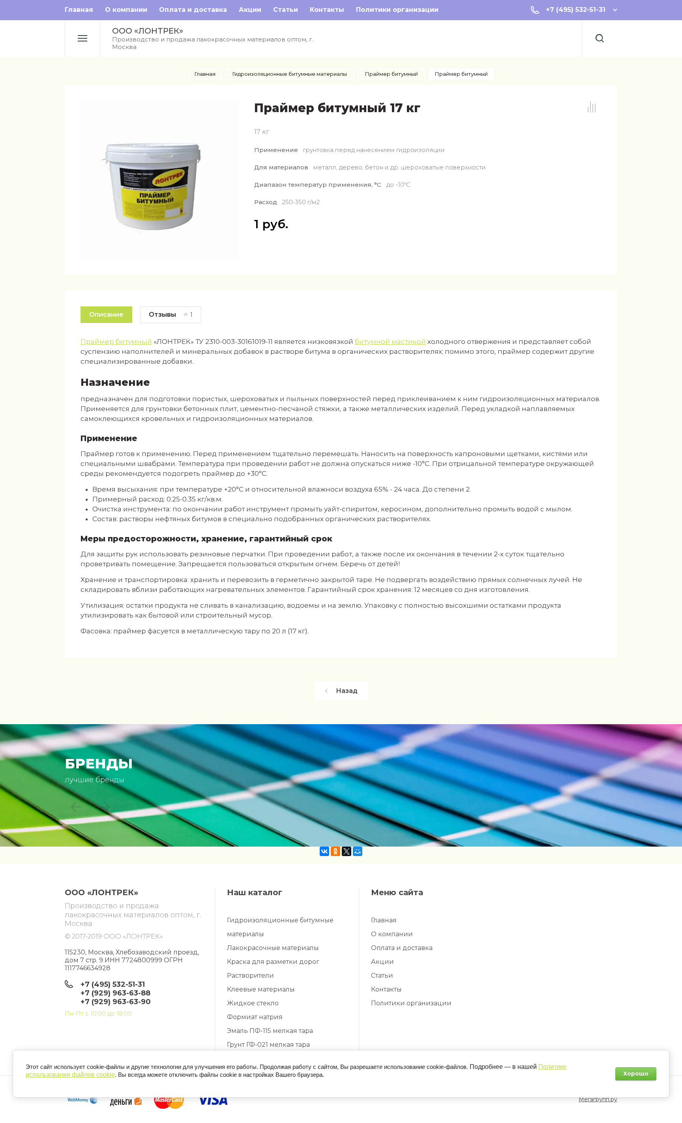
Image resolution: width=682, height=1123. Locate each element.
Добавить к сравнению (591, 107)
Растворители (250, 975)
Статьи (285, 9)
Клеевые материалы (261, 989)
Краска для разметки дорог (273, 961)
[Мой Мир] (357, 851)
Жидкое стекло (253, 1003)
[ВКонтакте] (324, 851)
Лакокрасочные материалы (273, 948)
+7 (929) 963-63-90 (116, 1001)
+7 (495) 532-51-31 (575, 9)
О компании (126, 9)
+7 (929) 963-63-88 (115, 993)
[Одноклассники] (335, 851)
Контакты (327, 9)
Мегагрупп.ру (598, 1099)
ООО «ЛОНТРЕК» (147, 31)
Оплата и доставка (193, 9)
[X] (346, 851)
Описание (106, 314)
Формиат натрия (255, 1017)
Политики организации (397, 9)
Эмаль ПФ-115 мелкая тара (270, 1031)
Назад (347, 691)
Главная (79, 9)
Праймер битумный (116, 342)
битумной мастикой (390, 342)
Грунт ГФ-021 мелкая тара (268, 1044)
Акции (250, 9)
